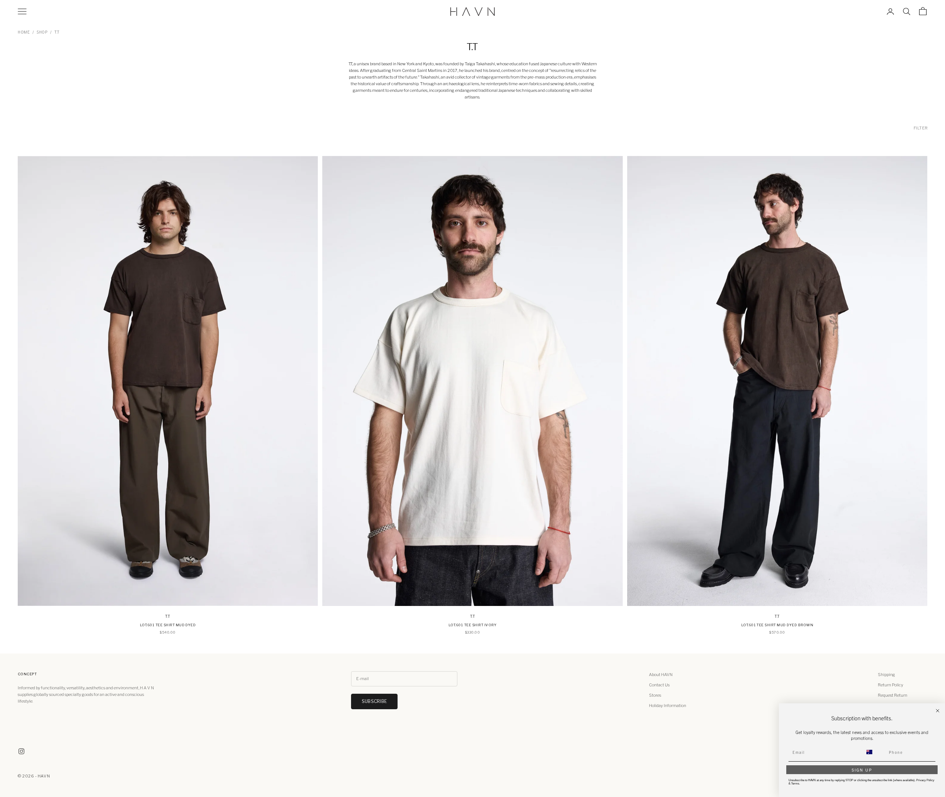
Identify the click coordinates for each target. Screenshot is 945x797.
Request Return (892, 695)
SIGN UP (862, 769)
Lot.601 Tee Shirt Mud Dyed (168, 625)
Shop (42, 32)
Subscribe (374, 701)
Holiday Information (667, 705)
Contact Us (659, 684)
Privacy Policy (925, 780)
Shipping (886, 674)
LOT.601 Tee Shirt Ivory (472, 625)
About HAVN (661, 674)
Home (24, 32)
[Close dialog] (937, 710)
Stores (655, 695)
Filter (921, 128)
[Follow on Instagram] (21, 751)
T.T (57, 32)
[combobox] (873, 752)
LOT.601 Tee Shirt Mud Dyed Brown (777, 625)
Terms (795, 783)
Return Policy (890, 684)
